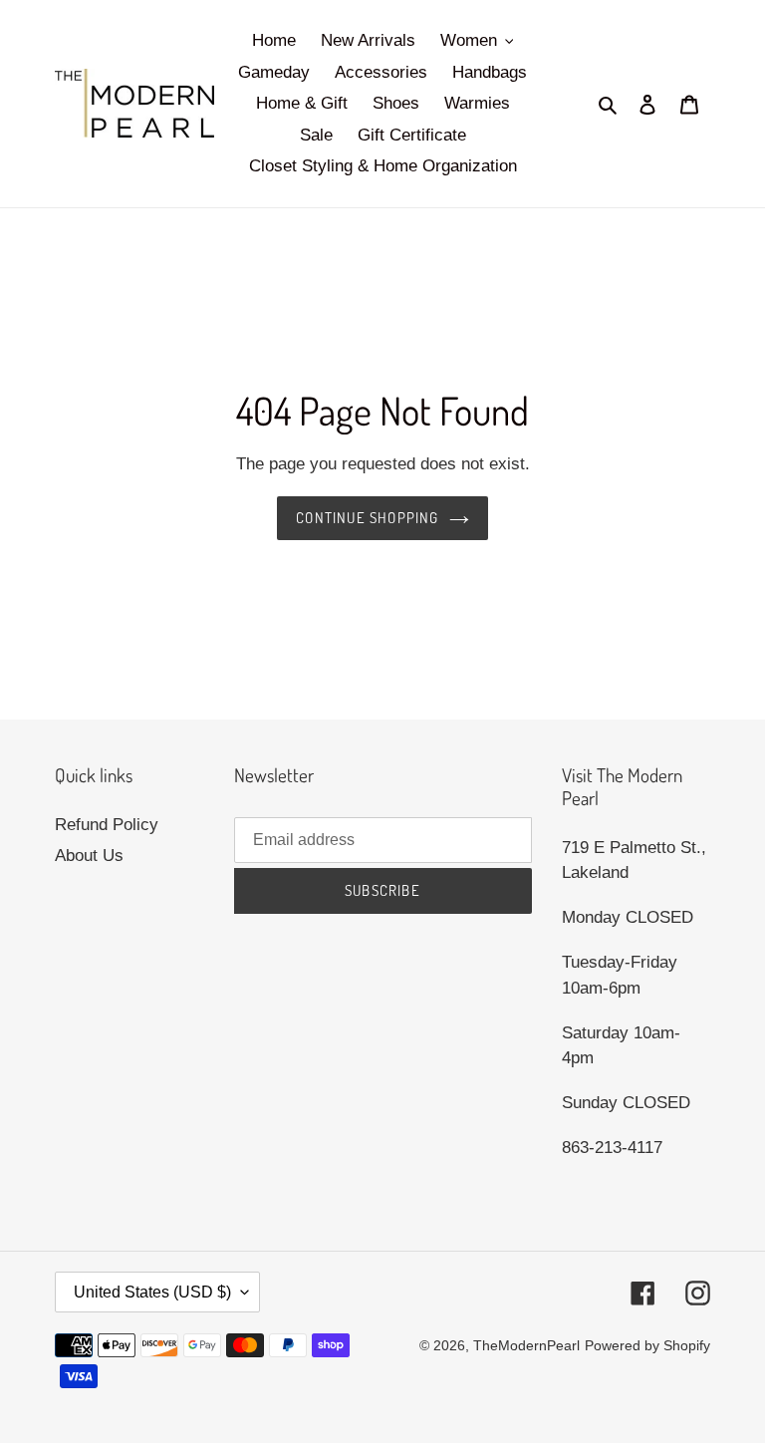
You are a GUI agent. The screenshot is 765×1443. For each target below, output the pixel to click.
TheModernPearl (526, 1345)
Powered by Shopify (647, 1345)
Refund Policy (106, 824)
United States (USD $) (152, 1292)
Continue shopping (367, 517)
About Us (89, 855)
